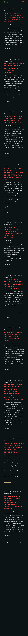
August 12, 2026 (17, 380)
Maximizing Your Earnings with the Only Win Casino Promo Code (13, 336)
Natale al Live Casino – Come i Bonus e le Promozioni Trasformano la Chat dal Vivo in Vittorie (13, 502)
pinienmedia (7, 8)
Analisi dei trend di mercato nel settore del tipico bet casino (14, 68)
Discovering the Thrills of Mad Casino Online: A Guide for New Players (13, 17)
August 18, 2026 (17, 8)
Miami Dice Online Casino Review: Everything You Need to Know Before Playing (14, 448)
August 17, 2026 (17, 327)
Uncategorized (8, 10)
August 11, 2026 (17, 439)
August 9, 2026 (17, 491)
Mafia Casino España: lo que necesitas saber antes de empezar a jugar (13, 284)
